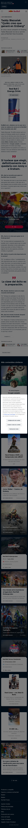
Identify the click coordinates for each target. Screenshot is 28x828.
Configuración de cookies (14, 420)
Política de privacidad (9, 414)
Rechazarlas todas (14, 429)
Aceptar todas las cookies (14, 424)
